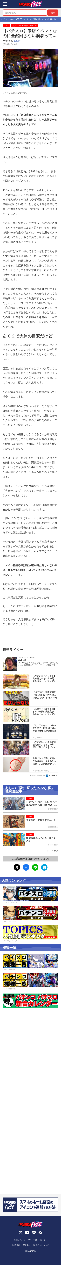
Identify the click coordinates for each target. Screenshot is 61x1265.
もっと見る (52, 851)
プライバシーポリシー (37, 1240)
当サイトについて (41, 1245)
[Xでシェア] (17, 867)
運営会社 (27, 1245)
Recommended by (37, 775)
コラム (6, 25)
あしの (17, 40)
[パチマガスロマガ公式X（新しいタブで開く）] (21, 1232)
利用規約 (16, 1245)
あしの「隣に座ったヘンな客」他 (24, 25)
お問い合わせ (19, 1240)
